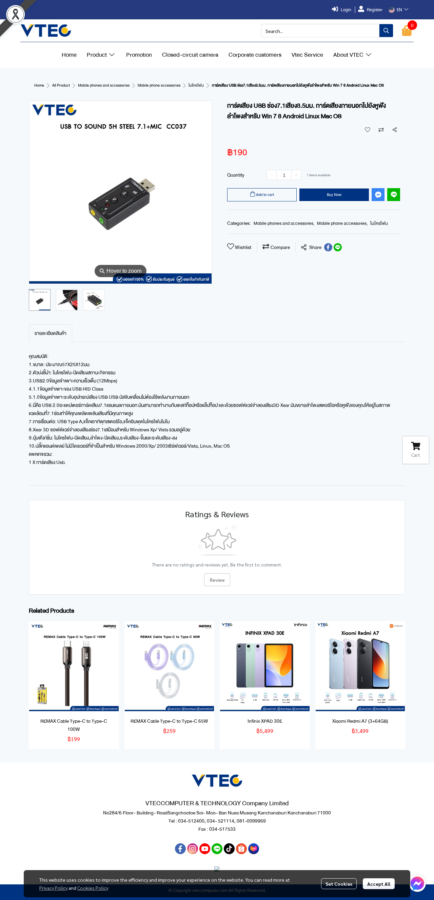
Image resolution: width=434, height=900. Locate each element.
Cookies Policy (92, 888)
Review (217, 580)
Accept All (378, 884)
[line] (217, 848)
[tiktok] (229, 848)
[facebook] (180, 848)
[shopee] (241, 848)
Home (39, 85)
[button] (398, 10)
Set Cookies (339, 884)
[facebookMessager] (417, 883)
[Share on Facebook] (328, 247)
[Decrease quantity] (271, 175)
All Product (61, 85)
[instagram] (192, 848)
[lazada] (253, 848)
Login (346, 10)
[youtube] (204, 848)
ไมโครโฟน (196, 85)
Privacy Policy (53, 888)
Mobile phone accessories (159, 85)
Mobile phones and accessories (104, 85)
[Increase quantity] (296, 175)
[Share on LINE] (338, 247)
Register (374, 10)
